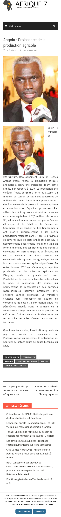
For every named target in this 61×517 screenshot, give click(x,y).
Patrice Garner (30, 50)
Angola (44, 361)
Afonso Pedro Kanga (26, 361)
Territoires (29, 357)
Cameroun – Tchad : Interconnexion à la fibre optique (46, 390)
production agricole (16, 365)
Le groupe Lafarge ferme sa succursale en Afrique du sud (16, 390)
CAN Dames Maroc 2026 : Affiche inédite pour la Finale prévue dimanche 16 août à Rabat (28, 453)
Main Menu (15, 26)
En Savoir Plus (24, 511)
